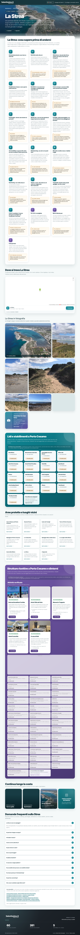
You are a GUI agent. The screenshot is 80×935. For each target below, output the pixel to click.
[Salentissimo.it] (8, 2)
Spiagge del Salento (59, 2)
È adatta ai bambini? (11, 857)
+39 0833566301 (46, 455)
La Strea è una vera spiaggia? (13, 823)
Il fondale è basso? (10, 837)
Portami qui (70, 308)
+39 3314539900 (13, 487)
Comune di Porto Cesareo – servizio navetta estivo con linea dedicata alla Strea (23, 900)
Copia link (17, 30)
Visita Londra (72, 933)
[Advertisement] (40, 665)
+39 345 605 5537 (13, 646)
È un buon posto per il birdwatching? (15, 872)
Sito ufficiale (12, 616)
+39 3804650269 (63, 465)
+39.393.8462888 (57, 613)
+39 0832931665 (46, 476)
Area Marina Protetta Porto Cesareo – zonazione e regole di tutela (20, 895)
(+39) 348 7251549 (36, 612)
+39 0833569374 (46, 465)
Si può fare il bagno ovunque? (13, 832)
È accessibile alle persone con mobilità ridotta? (18, 867)
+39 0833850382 (29, 465)
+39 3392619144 (46, 487)
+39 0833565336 (13, 454)
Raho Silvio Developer (60, 933)
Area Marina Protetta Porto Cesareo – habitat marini (17, 896)
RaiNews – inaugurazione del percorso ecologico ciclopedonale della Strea (22, 897)
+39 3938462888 (35, 648)
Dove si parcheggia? (11, 852)
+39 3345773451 (29, 454)
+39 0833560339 (63, 487)
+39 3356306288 (13, 497)
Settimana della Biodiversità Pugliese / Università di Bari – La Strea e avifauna (22, 899)
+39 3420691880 (29, 476)
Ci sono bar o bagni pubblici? (13, 862)
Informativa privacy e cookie (68, 919)
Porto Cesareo (16, 8)
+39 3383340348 (13, 476)
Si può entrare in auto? (11, 847)
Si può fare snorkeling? (12, 878)
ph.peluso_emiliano (12, 355)
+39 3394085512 (13, 465)
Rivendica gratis (13, 458)
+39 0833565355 (29, 487)
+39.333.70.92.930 (13, 613)
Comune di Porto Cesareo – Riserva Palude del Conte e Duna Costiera (21, 893)
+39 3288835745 (63, 476)
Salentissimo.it (8, 8)
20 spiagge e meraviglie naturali (72, 2)
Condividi (9, 30)
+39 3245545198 (63, 454)
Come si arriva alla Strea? (12, 842)
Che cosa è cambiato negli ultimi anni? (15, 883)
